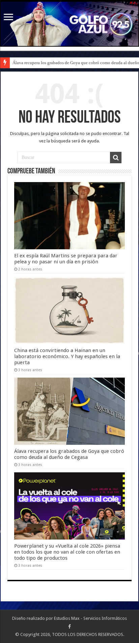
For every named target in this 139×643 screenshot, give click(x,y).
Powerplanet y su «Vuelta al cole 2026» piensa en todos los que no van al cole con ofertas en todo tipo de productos (67, 552)
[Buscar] (115, 157)
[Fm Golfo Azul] (69, 24)
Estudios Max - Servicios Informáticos (90, 618)
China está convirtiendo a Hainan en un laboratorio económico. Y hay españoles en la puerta (67, 356)
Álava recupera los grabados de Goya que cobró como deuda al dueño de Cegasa (69, 454)
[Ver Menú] (8, 17)
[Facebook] (69, 627)
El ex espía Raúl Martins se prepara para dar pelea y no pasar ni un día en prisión (65, 259)
